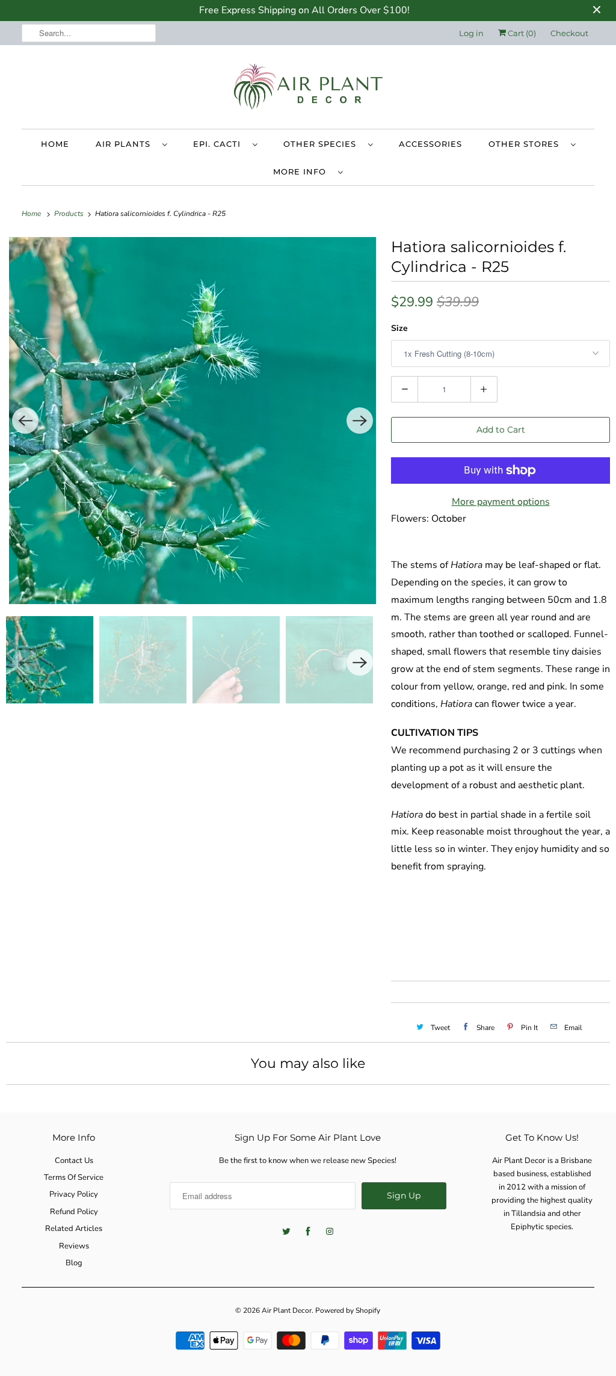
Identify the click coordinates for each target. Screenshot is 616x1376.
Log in (471, 33)
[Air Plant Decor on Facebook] (308, 1231)
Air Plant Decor (287, 1310)
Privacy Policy (73, 1194)
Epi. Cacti (220, 144)
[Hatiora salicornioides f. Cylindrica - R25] (192, 420)
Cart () (521, 33)
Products (69, 213)
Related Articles (73, 1228)
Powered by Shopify (347, 1310)
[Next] (359, 420)
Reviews (74, 1246)
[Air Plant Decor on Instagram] (329, 1231)
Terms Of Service (73, 1177)
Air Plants (126, 144)
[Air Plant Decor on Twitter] (286, 1231)
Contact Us (74, 1160)
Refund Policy (74, 1211)
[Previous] (25, 420)
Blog (74, 1262)
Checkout (569, 33)
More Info (302, 171)
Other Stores (526, 144)
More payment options (501, 501)
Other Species (322, 144)
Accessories (430, 144)
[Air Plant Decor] (308, 90)
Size (399, 328)
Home (55, 144)
